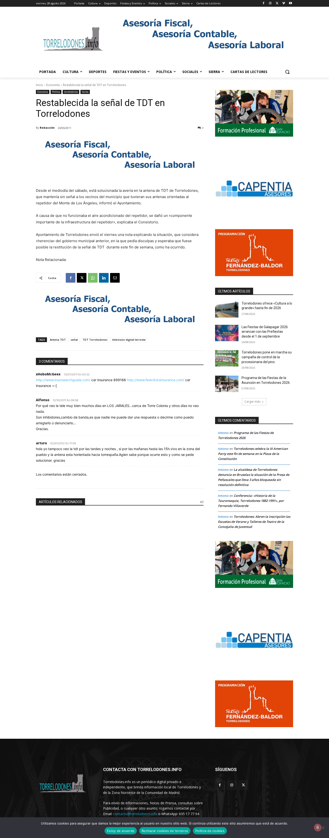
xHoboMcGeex (48, 374)
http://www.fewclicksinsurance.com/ (155, 380)
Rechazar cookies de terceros (165, 831)
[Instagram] (270, 3)
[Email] (115, 278)
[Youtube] (290, 3)
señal (74, 339)
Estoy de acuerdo (120, 831)
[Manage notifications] (318, 827)
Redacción (47, 127)
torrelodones (71, 91)
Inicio (39, 85)
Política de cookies (209, 831)
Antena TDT (58, 339)
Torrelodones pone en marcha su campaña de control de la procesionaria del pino (267, 357)
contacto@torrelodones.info (135, 813)
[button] (287, 72)
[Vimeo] (283, 3)
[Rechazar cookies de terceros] (323, 827)
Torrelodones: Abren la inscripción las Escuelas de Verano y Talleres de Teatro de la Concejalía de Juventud (254, 521)
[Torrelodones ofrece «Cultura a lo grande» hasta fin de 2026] (226, 309)
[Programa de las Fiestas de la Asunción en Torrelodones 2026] (226, 384)
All (202, 502)
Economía (53, 85)
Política (56, 91)
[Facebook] (263, 3)
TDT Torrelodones (95, 339)
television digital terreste (129, 339)
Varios (85, 91)
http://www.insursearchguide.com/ (63, 380)
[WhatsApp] (93, 278)
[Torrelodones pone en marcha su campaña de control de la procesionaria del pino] (226, 358)
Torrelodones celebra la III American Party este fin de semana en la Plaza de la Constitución (253, 453)
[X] (277, 3)
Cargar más (252, 401)
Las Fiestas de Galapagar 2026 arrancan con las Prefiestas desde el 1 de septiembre (265, 331)
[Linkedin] (104, 278)
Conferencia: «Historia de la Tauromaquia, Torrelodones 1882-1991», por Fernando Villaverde (251, 500)
